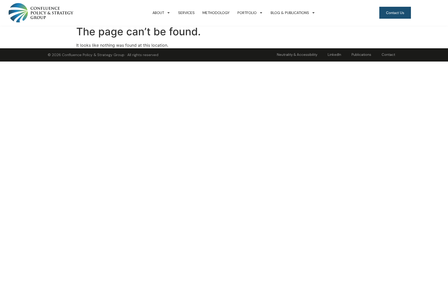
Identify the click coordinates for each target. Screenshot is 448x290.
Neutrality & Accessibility (297, 54)
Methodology (216, 12)
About (158, 12)
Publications (361, 54)
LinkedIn (334, 54)
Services (186, 12)
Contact (388, 54)
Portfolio (247, 12)
